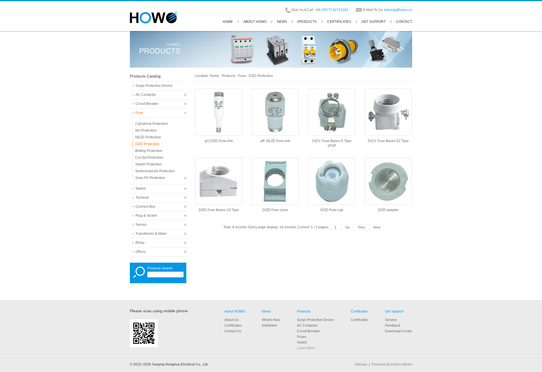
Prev (361, 227)
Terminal (142, 198)
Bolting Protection (148, 151)
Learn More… (307, 348)
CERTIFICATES (339, 22)
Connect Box (145, 207)
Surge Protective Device (154, 86)
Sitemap (361, 364)
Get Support (394, 311)
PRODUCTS (307, 22)
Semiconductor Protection (155, 171)
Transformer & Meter (151, 234)
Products (228, 76)
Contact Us (232, 331)
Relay (140, 243)
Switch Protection (148, 164)
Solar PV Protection (150, 178)
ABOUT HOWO (254, 22)
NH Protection (146, 130)
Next (376, 227)
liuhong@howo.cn (398, 10)
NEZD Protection (148, 137)
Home (214, 76)
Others (141, 252)
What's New (271, 320)
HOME (228, 22)
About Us (231, 320)
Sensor (141, 225)
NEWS (282, 22)
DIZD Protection (147, 144)
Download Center (398, 331)
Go (347, 227)
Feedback (392, 325)
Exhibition (269, 325)
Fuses (301, 337)
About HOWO (234, 311)
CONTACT (404, 22)
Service (391, 320)
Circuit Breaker (147, 104)
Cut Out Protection (149, 158)
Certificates (359, 311)
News (266, 311)
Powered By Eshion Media (391, 364)
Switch (141, 189)
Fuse (139, 113)
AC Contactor (146, 95)
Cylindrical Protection (151, 124)
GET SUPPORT (374, 22)
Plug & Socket (146, 216)
